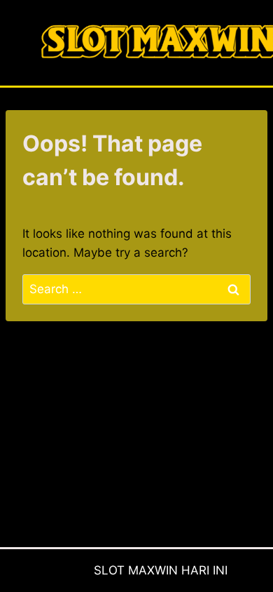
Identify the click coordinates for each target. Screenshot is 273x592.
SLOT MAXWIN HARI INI (160, 570)
